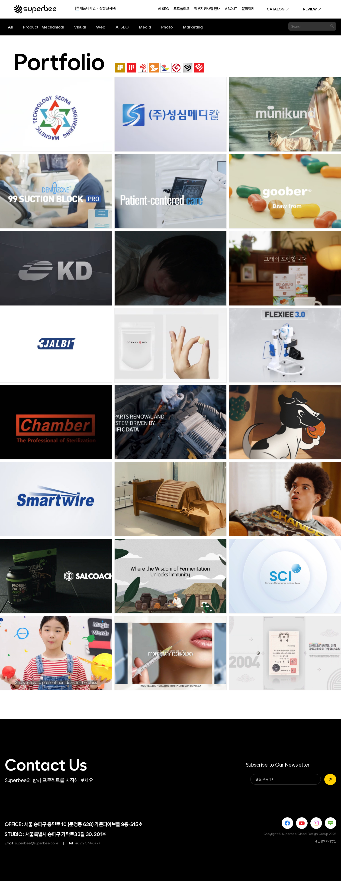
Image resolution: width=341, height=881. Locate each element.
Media (145, 27)
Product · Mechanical (43, 27)
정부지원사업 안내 (207, 9)
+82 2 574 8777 (87, 843)
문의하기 (248, 9)
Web (100, 27)
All (10, 27)
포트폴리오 (181, 9)
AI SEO (163, 9)
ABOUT (231, 9)
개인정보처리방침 (325, 841)
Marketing (193, 27)
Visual (80, 27)
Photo (167, 27)
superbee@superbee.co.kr (36, 843)
